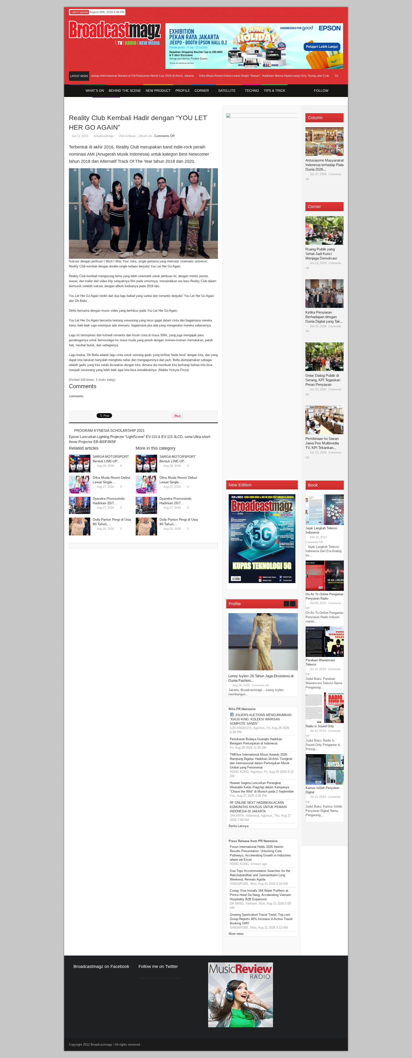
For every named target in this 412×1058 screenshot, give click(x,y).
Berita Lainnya (238, 826)
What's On (145, 136)
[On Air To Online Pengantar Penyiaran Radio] (325, 590)
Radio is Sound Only (320, 726)
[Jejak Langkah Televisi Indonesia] (325, 524)
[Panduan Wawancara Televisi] (325, 656)
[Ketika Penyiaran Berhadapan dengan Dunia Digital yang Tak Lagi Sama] (324, 293)
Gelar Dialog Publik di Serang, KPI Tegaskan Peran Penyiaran (322, 380)
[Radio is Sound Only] (325, 722)
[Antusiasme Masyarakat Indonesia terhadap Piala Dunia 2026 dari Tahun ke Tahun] (324, 141)
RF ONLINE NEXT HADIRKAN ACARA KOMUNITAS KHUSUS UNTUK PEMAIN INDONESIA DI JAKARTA (258, 807)
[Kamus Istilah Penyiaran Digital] (325, 783)
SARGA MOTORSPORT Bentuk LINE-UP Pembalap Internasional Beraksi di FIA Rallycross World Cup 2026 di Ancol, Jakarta (98, 75)
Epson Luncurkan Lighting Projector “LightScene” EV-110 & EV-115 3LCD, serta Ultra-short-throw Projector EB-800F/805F (140, 439)
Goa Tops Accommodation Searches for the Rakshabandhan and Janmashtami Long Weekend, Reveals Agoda (260, 875)
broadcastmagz (104, 136)
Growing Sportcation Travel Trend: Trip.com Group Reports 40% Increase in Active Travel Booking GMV (261, 919)
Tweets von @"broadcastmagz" (160, 978)
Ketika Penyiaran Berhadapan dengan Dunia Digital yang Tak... (324, 316)
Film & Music (127, 136)
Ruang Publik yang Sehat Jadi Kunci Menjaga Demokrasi (321, 253)
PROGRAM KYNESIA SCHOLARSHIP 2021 (109, 430)
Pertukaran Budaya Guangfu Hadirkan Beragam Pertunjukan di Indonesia (256, 741)
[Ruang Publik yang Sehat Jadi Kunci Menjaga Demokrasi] (324, 230)
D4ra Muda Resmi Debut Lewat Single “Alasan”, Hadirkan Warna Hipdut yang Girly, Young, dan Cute (249, 75)
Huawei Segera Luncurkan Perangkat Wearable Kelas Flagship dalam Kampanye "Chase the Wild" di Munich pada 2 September (262, 787)
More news (236, 934)
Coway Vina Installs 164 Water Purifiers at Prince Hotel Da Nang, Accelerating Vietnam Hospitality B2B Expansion (260, 895)
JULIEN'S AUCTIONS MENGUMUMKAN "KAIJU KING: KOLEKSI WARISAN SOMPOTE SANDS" (260, 719)
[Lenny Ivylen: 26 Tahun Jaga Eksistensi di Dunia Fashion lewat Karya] (264, 669)
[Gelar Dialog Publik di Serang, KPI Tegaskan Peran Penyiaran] (324, 356)
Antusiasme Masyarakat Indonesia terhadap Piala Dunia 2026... (324, 164)
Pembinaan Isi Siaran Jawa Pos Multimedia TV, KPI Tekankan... (322, 443)
